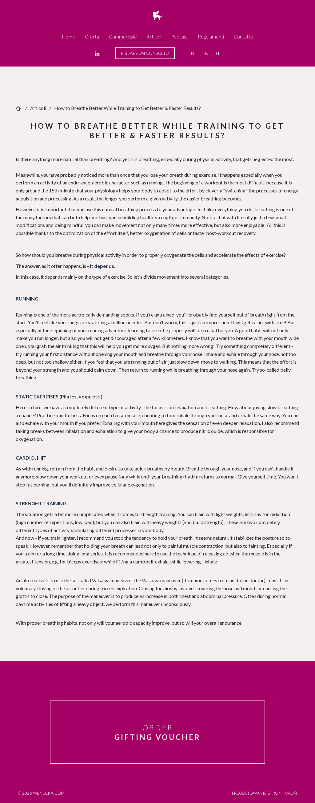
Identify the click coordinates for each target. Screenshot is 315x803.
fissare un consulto (145, 53)
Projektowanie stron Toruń (264, 793)
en (205, 53)
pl (193, 53)
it (218, 53)
